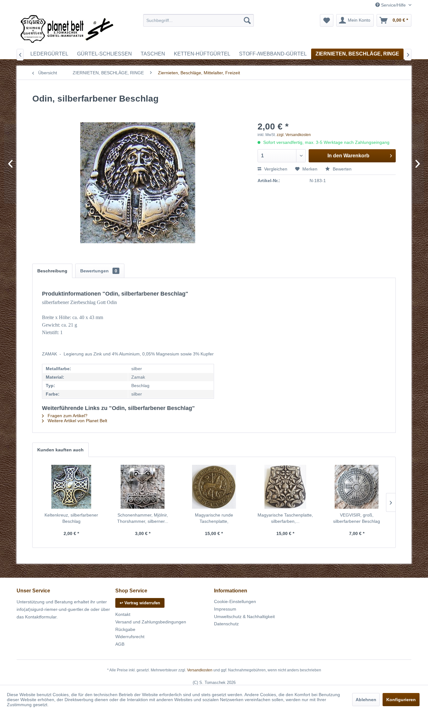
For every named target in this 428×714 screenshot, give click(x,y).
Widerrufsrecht (129, 636)
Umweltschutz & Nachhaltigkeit (244, 616)
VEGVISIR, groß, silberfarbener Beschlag (356, 518)
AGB (119, 644)
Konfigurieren (401, 699)
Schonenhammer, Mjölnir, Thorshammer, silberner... (142, 518)
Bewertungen (98, 270)
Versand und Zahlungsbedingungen (150, 621)
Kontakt (122, 614)
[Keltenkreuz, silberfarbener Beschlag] (71, 487)
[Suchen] (247, 20)
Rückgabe (125, 629)
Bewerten (341, 168)
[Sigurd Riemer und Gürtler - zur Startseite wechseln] (67, 29)
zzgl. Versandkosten (294, 135)
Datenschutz (226, 623)
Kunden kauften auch (60, 449)
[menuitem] (198, 20)
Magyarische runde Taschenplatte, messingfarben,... (214, 518)
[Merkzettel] (326, 20)
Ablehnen (366, 699)
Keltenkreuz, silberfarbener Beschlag (71, 518)
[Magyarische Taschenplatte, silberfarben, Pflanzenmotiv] (285, 487)
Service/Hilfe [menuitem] (393, 5)
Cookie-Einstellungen (235, 601)
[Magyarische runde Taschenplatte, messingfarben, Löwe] (214, 487)
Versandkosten (199, 670)
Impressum (225, 609)
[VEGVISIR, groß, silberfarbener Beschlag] (357, 487)
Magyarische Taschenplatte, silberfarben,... (285, 518)
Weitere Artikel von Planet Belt (76, 420)
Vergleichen (275, 168)
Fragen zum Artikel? (66, 415)
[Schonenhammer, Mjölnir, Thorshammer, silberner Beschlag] (143, 487)
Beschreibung (52, 270)
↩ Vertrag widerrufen (140, 603)
